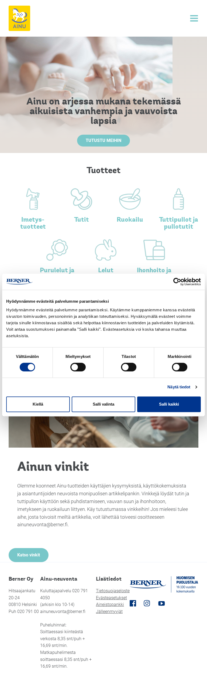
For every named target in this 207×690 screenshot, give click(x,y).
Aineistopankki (110, 604)
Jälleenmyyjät (109, 611)
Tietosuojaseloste (113, 590)
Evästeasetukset (111, 597)
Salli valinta (103, 404)
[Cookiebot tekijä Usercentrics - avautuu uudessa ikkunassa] (177, 282)
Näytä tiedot (178, 387)
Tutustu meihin (103, 140)
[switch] (78, 367)
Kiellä (38, 404)
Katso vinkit (28, 554)
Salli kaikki (169, 404)
